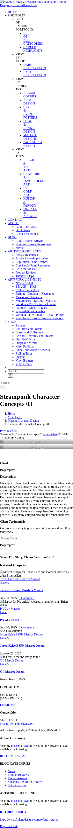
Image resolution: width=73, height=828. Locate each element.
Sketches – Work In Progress (25, 781)
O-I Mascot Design (12, 660)
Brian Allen (50, 434)
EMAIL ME (7, 704)
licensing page (20, 745)
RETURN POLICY (12, 756)
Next (14, 430)
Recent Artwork (17, 778)
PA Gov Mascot (10, 608)
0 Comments (26, 598)
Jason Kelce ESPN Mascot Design (21, 634)
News (11, 771)
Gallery (4, 582)
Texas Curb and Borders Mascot (20, 579)
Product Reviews (18, 774)
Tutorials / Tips (17, 785)
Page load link (9, 826)
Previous (5, 430)
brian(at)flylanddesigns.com (17, 723)
